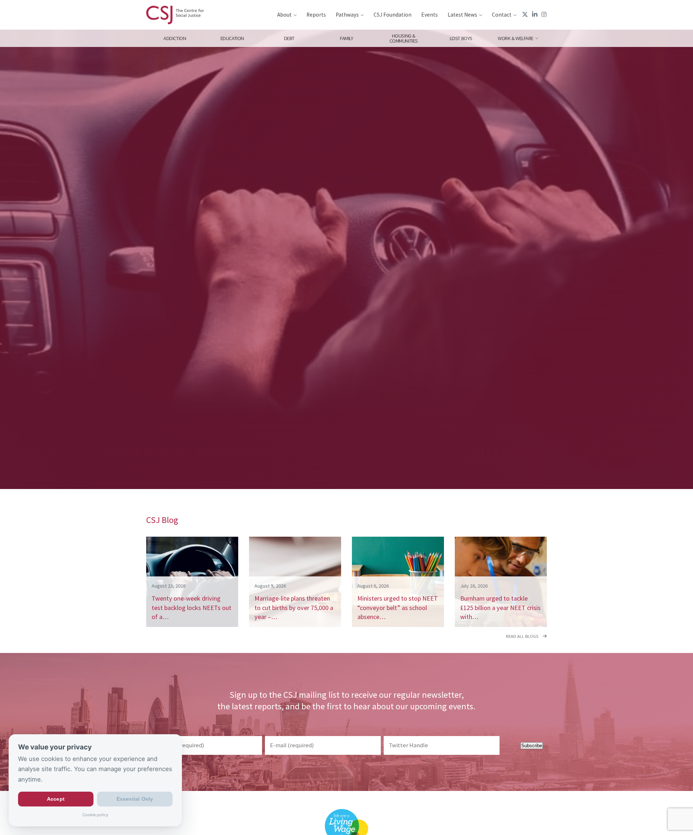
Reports (316, 14)
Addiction (175, 38)
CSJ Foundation (392, 14)
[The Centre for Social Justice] (175, 15)
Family (346, 38)
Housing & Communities (403, 38)
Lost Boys (461, 38)
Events (429, 14)
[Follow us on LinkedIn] (534, 14)
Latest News (462, 14)
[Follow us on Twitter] (525, 14)
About (284, 14)
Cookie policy (95, 814)
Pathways (347, 14)
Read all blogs (522, 636)
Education (232, 38)
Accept (56, 799)
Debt (289, 38)
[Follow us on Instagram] (544, 14)
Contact (501, 14)
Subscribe (531, 745)
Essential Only (135, 799)
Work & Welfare (515, 38)
